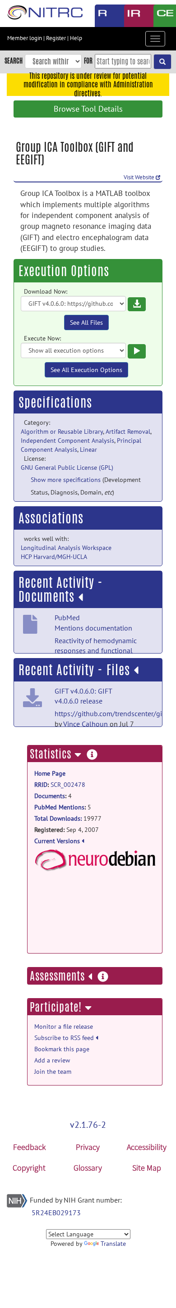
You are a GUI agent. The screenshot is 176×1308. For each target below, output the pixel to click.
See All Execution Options (86, 370)
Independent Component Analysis (67, 440)
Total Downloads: (58, 818)
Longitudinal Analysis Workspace (66, 548)
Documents (49, 796)
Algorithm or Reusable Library (62, 431)
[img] (80, 597)
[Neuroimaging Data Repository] (132, 16)
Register (56, 38)
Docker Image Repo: (94, 923)
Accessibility (147, 1147)
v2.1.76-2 (88, 1125)
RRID (40, 785)
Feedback (29, 1147)
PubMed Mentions (59, 807)
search (14, 60)
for (88, 60)
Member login (24, 38)
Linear (88, 449)
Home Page (49, 773)
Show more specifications (66, 480)
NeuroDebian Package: (94, 860)
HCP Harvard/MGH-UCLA (54, 557)
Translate (113, 1244)
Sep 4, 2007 (66, 830)
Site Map (146, 1168)
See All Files (86, 322)
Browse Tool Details (88, 109)
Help (76, 38)
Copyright (29, 1168)
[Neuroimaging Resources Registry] (103, 16)
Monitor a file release (63, 1026)
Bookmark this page (61, 1049)
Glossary (88, 1168)
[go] (162, 61)
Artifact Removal (128, 431)
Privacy (88, 1147)
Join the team (52, 1071)
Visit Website (140, 177)
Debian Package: (94, 887)
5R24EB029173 (56, 1212)
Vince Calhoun (85, 723)
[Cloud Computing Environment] (161, 16)
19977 (68, 818)
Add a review (52, 1060)
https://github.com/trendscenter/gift (111, 713)
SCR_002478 (68, 785)
